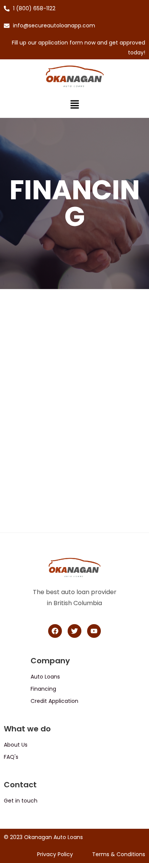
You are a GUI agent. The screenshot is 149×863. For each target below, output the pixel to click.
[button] (74, 105)
